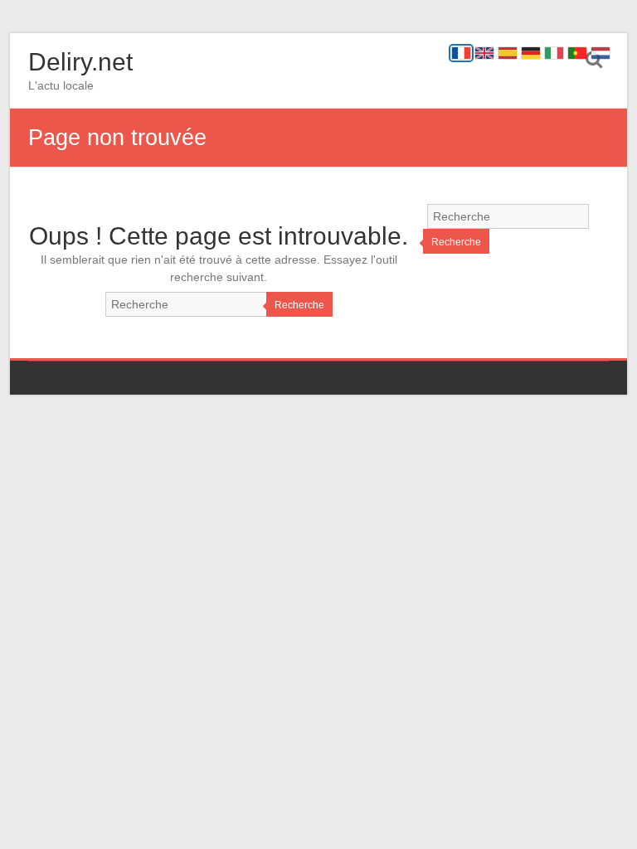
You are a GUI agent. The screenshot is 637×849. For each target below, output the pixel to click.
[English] (484, 53)
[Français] (461, 53)
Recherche (299, 305)
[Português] (577, 53)
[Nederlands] (600, 53)
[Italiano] (554, 53)
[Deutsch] (531, 53)
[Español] (508, 53)
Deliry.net (80, 61)
